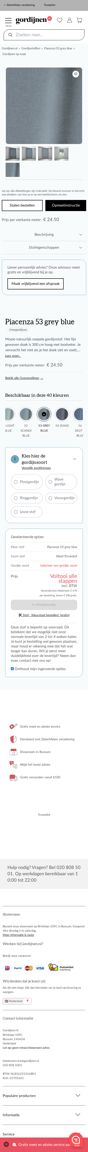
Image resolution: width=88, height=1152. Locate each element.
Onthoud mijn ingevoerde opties (40, 669)
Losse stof (28, 512)
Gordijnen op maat (14, 54)
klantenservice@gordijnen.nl (21, 1061)
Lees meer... (13, 356)
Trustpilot (49, 5)
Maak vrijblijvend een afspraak (36, 284)
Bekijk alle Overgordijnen (24, 378)
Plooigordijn (29, 482)
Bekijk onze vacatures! (17, 956)
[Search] (10, 35)
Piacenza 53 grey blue (58, 48)
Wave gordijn (59, 482)
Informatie (11, 1115)
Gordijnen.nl (9, 48)
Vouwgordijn (64, 498)
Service (9, 1134)
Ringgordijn (29, 498)
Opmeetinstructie (66, 205)
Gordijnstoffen (30, 48)
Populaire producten (19, 1096)
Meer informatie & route (18, 935)
